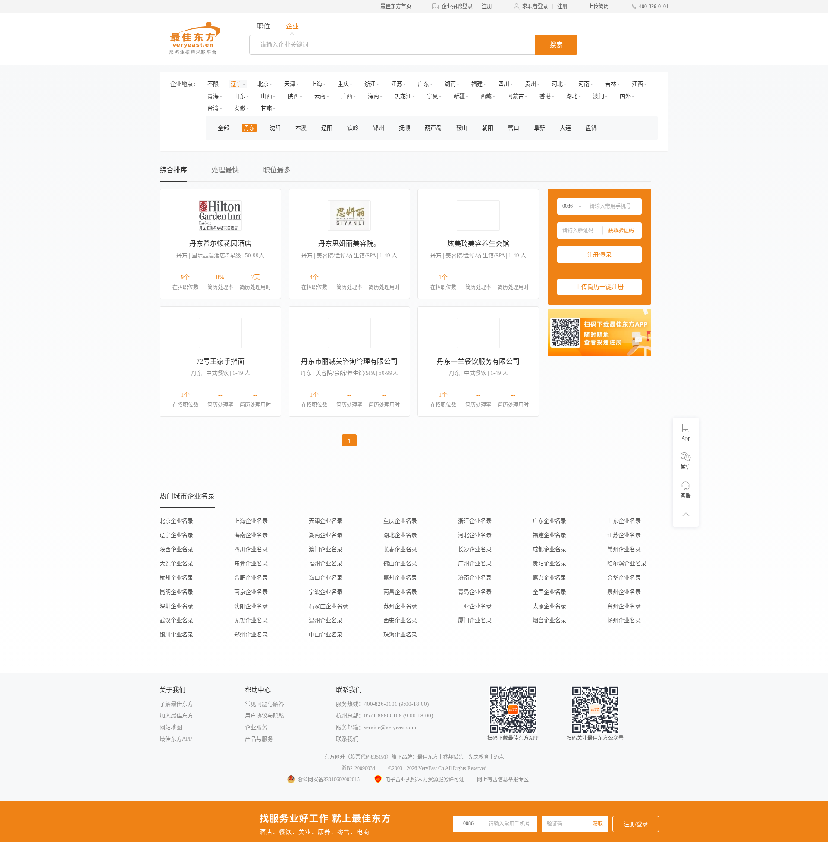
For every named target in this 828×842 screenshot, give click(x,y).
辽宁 (236, 84)
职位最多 (277, 170)
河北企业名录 (475, 535)
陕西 (293, 96)
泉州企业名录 (624, 592)
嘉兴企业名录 (549, 577)
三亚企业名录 (475, 606)
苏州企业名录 (400, 606)
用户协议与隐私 (264, 715)
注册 (487, 6)
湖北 (571, 96)
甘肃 (266, 108)
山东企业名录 (624, 521)
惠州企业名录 (400, 577)
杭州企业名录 (176, 577)
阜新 (539, 128)
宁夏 (432, 96)
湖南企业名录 (325, 535)
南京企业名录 (251, 592)
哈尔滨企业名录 (626, 563)
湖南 (450, 84)
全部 (223, 128)
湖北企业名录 (400, 535)
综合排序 (173, 170)
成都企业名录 (549, 549)
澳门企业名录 (325, 549)
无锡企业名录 (251, 620)
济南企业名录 (475, 577)
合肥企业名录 (251, 577)
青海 (213, 96)
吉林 (610, 84)
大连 (565, 128)
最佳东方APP (176, 739)
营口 (513, 128)
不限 (213, 84)
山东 (239, 96)
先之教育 (478, 757)
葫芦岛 (433, 128)
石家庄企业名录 (328, 606)
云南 (320, 96)
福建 (477, 84)
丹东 (249, 128)
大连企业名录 (176, 563)
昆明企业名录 (176, 592)
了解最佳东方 (176, 704)
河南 (584, 84)
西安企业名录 (400, 620)
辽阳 (326, 128)
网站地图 (171, 727)
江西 (637, 84)
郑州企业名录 (251, 634)
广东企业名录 (549, 521)
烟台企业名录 (549, 620)
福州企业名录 (325, 563)
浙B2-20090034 (358, 768)
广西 (346, 96)
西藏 (486, 96)
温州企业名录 (325, 620)
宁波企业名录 (325, 592)
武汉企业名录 (176, 620)
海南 (373, 96)
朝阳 (487, 128)
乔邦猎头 (453, 757)
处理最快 (225, 170)
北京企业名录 (176, 521)
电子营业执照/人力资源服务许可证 (424, 780)
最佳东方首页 (395, 6)
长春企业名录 (400, 549)
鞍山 (461, 128)
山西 (266, 96)
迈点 (499, 757)
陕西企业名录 (176, 549)
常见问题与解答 (264, 704)
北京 (263, 84)
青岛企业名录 (475, 592)
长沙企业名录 (475, 549)
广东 (423, 84)
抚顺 (404, 128)
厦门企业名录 (475, 620)
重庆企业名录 (400, 521)
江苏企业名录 (624, 535)
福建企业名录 (549, 535)
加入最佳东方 (176, 715)
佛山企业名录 (400, 563)
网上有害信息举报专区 (503, 780)
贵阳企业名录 (549, 563)
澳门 (598, 96)
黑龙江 (403, 96)
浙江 (370, 84)
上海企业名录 (251, 521)
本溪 (301, 128)
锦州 (378, 128)
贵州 (530, 84)
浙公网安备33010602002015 (329, 780)
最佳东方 (427, 757)
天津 (289, 84)
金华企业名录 (624, 577)
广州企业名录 (475, 563)
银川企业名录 (176, 634)
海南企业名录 (251, 535)
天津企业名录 (325, 521)
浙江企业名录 (475, 521)
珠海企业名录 (400, 634)
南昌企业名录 (400, 592)
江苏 (396, 84)
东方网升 (334, 757)
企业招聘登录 (457, 6)
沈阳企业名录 (251, 606)
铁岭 (352, 128)
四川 (503, 84)
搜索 (556, 44)
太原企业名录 (549, 606)
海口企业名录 (325, 577)
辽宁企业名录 (176, 535)
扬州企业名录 (624, 620)
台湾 (213, 108)
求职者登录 (535, 6)
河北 (557, 84)
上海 (316, 84)
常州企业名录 (624, 549)
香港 (545, 96)
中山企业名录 (325, 634)
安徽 (239, 108)
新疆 (459, 96)
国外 (625, 96)
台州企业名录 (624, 606)
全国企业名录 (549, 592)
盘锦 (591, 128)
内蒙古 (515, 96)
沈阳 (275, 128)
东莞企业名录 (251, 563)
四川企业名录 (251, 549)
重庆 (343, 84)
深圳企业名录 (176, 606)
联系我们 (347, 739)
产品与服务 (259, 739)
